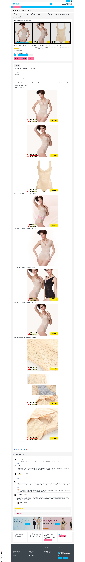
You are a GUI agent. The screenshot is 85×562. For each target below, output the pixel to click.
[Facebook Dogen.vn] (59, 558)
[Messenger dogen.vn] (1, 559)
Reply (18, 463)
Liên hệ (40, 7)
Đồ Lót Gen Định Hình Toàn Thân (27, 10)
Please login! (20, 513)
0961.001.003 (63, 536)
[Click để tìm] (51, 4)
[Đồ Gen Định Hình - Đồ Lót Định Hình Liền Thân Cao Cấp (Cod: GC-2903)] (23, 33)
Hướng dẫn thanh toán (47, 551)
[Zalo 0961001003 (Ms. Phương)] (1, 555)
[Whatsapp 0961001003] (61, 558)
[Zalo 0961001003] (64, 558)
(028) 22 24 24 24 (48, 539)
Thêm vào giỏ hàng (24, 55)
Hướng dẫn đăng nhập (47, 552)
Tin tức (14, 554)
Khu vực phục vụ (31, 555)
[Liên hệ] (1, 561)
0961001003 (18, 58)
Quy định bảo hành (31, 552)
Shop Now (27, 523)
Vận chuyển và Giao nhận (32, 554)
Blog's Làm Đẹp (33, 7)
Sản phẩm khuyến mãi (26, 7)
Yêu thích (31, 55)
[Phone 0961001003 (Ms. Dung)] (1, 553)
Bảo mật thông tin (31, 551)
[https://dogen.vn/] (13, 10)
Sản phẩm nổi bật (16, 552)
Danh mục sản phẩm (17, 7)
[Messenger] (66, 558)
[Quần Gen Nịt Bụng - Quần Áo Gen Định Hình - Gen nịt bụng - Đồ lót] (16, 4)
